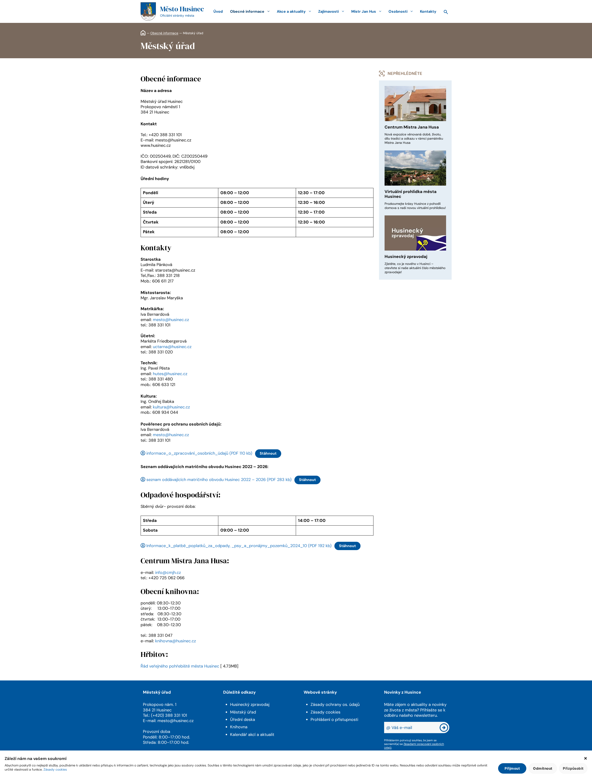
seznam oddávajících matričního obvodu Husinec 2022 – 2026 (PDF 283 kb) (219, 479)
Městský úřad (243, 712)
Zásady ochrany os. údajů (335, 704)
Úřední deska (242, 719)
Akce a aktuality (291, 11)
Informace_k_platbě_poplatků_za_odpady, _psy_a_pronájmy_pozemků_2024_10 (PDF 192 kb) (239, 545)
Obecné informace (247, 11)
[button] (585, 758)
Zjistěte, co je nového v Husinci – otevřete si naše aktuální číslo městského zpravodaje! (415, 268)
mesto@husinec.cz (171, 319)
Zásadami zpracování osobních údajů (414, 746)
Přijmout (512, 768)
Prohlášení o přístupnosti (334, 719)
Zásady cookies (55, 769)
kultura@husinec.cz (171, 407)
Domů (143, 32)
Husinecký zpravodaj (406, 256)
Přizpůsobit (573, 768)
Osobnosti (397, 11)
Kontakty (428, 11)
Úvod (218, 11)
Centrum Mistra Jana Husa (412, 127)
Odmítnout (542, 768)
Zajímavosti (328, 11)
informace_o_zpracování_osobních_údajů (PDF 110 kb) (199, 453)
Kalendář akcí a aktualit (252, 734)
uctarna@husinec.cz (172, 346)
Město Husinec (182, 9)
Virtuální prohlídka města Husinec (411, 194)
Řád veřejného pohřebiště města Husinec (180, 666)
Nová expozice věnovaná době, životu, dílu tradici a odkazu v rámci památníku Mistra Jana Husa (414, 138)
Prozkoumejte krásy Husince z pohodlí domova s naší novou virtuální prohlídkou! (415, 206)
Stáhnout (268, 453)
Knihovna (238, 727)
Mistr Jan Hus (363, 11)
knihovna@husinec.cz (175, 641)
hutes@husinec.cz (170, 374)
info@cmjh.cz (168, 572)
